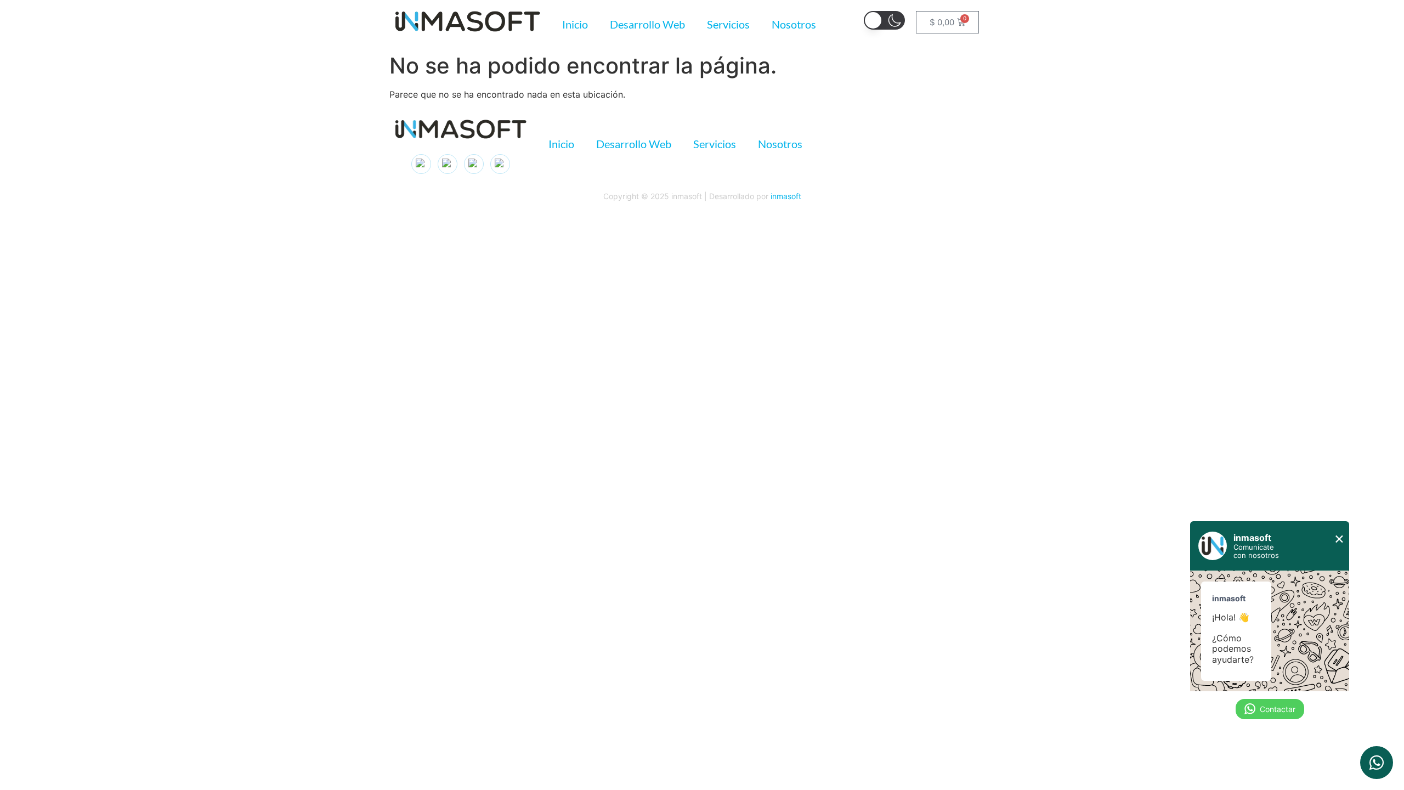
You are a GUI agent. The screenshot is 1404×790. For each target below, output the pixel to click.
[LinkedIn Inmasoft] (447, 164)
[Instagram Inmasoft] (421, 164)
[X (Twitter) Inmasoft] (474, 164)
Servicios (728, 24)
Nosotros (794, 24)
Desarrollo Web (647, 24)
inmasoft (786, 196)
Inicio (575, 24)
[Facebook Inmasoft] (500, 164)
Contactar (1277, 709)
